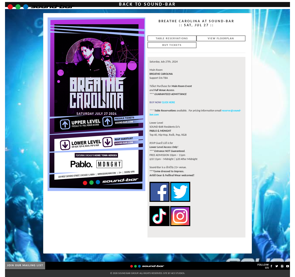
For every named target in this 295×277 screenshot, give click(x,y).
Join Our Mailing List (25, 265)
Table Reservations (172, 38)
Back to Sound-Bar (147, 4)
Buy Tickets (172, 45)
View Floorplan (221, 38)
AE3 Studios (177, 273)
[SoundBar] (38, 5)
